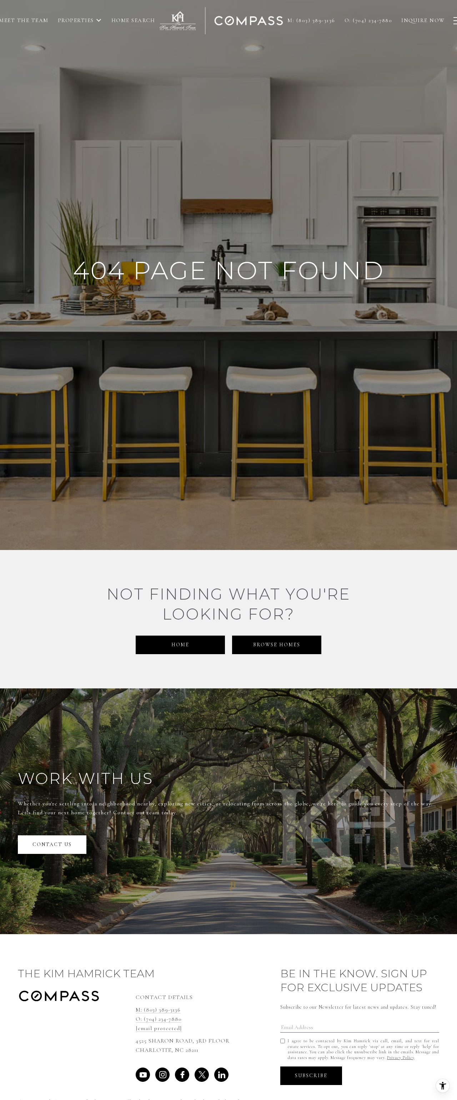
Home (180, 645)
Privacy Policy (400, 1057)
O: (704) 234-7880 (158, 1019)
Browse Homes (276, 645)
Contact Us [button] (52, 844)
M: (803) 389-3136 (158, 1009)
